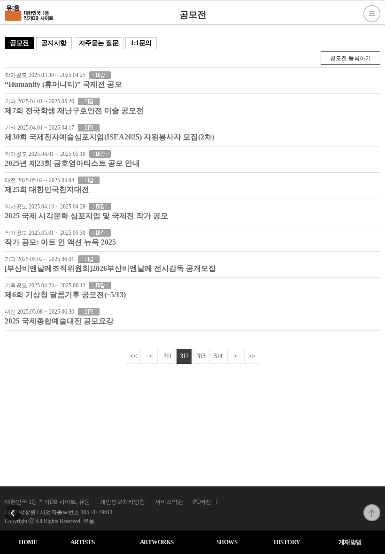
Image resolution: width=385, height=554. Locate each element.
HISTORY (287, 542)
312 (184, 356)
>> (251, 356)
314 (218, 356)
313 (201, 356)
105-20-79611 (97, 512)
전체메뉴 (371, 13)
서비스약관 (169, 502)
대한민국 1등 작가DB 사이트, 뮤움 (47, 502)
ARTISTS (82, 542)
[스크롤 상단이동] (371, 507)
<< (133, 356)
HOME (28, 542)
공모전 (19, 42)
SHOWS (227, 542)
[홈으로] (29, 12)
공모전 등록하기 (350, 58)
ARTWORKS (157, 542)
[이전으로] (13, 507)
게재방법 (350, 542)
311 (167, 356)
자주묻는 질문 (99, 42)
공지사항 (54, 42)
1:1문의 (141, 42)
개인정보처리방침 (122, 502)
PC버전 (202, 502)
